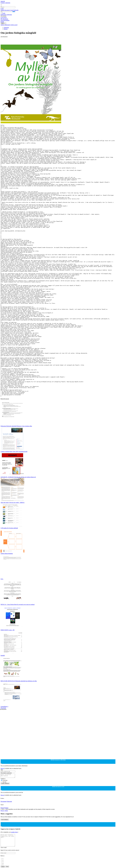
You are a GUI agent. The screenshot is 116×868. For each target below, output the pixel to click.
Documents (3, 801)
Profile (2, 21)
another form (14, 832)
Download (3, 708)
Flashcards (3, 14)
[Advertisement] (48, 41)
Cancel (2, 866)
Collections (9, 14)
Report (2, 807)
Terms (6, 810)
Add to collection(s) (6, 24)
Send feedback (4, 819)
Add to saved (14, 24)
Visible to (3, 778)
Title (2, 770)
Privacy (3, 810)
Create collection (5, 783)
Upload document (5, 10)
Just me (4, 782)
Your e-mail (3, 847)
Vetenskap (6, 27)
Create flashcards (14, 10)
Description (6, 773)
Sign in (2, 768)
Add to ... (3, 23)
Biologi (5, 29)
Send (7, 866)
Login (2, 8)
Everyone (5, 780)
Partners (6, 807)
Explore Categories (5, 2)
